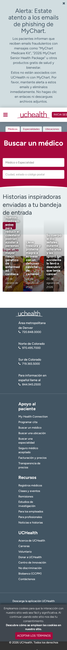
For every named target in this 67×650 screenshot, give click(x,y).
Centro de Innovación (32, 562)
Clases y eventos (29, 491)
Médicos (13, 129)
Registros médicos (30, 485)
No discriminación (30, 568)
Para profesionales (30, 517)
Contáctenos (26, 579)
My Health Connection (33, 416)
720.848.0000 (31, 332)
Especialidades (31, 129)
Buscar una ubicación (32, 433)
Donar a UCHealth (30, 557)
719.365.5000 (31, 363)
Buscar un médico (29, 427)
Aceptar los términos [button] (34, 635)
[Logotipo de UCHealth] (29, 313)
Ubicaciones (52, 129)
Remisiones (25, 496)
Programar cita (27, 422)
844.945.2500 (31, 384)
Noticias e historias (30, 522)
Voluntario (25, 551)
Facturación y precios (32, 457)
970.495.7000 (31, 348)
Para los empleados (30, 511)
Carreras (23, 546)
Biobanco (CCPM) (30, 573)
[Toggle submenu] (5, 114)
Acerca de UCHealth (31, 540)
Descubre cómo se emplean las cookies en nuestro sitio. (33, 627)
